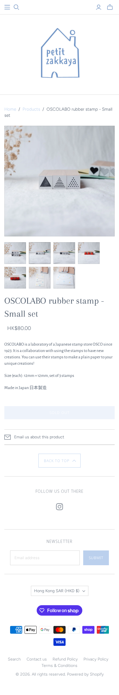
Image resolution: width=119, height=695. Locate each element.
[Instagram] (59, 506)
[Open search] (16, 7)
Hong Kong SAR (56, 590)
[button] (59, 461)
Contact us (37, 659)
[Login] (99, 7)
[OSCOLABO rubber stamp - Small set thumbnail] (15, 253)
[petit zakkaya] (59, 53)
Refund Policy (65, 659)
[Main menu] (7, 7)
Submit (96, 557)
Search (14, 659)
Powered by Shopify (85, 674)
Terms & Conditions (59, 665)
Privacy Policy (95, 659)
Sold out (59, 412)
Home (10, 109)
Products (31, 109)
